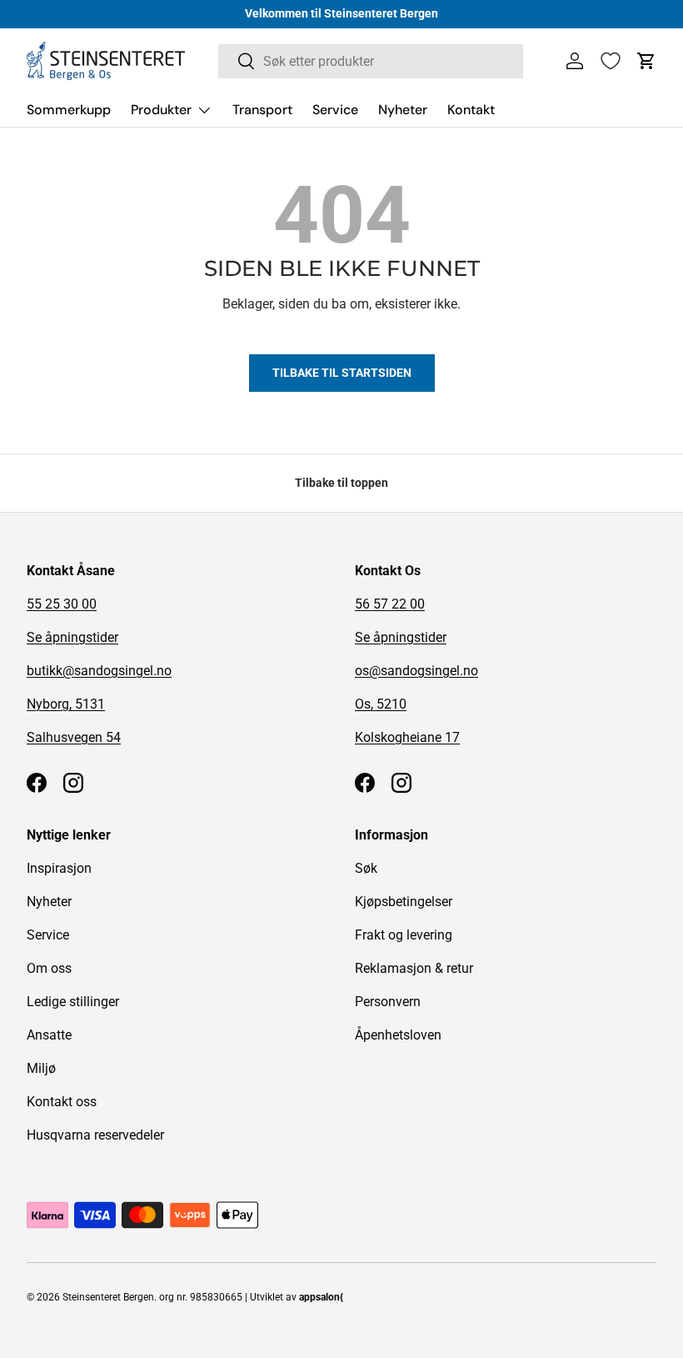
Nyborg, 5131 (66, 704)
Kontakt (471, 109)
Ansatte (49, 1035)
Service (335, 109)
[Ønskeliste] (610, 61)
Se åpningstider (72, 637)
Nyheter (402, 109)
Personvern (388, 1002)
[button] (646, 61)
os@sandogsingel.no (416, 671)
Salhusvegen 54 (74, 737)
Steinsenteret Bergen (108, 1297)
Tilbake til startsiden (341, 372)
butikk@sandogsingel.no (99, 671)
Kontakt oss (62, 1102)
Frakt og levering (403, 935)
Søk (366, 868)
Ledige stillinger (73, 1002)
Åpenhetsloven (398, 1035)
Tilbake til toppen (341, 482)
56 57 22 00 (390, 604)
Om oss (49, 968)
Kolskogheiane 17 (407, 737)
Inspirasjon (59, 868)
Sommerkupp (69, 109)
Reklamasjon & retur (414, 968)
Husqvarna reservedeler (95, 1135)
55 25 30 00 (62, 604)
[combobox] (370, 61)
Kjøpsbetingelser (403, 902)
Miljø (41, 1068)
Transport (262, 109)
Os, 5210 (380, 704)
